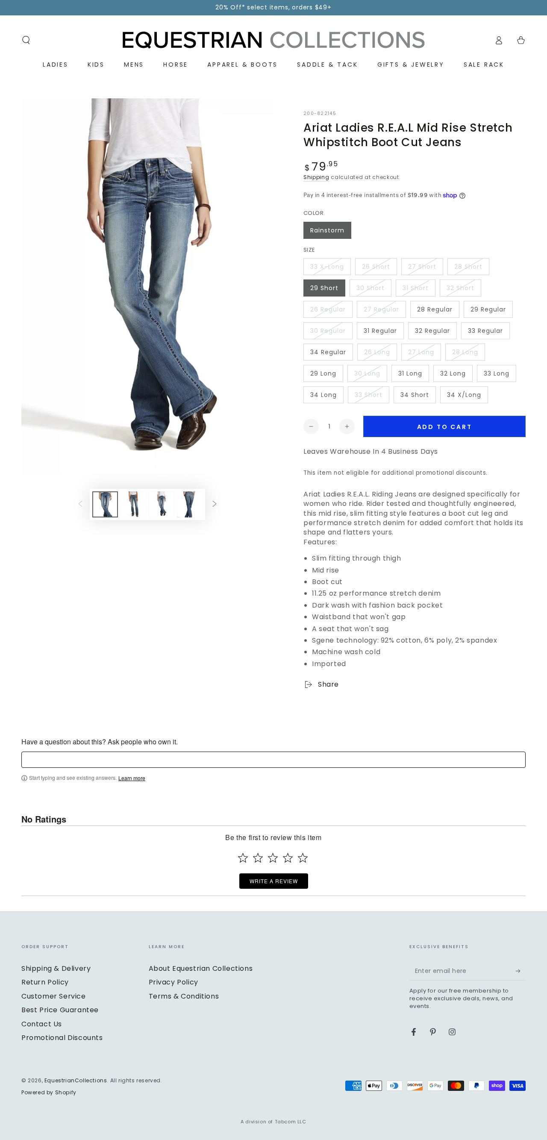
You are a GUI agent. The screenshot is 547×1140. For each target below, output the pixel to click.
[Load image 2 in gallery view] (133, 504)
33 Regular (485, 330)
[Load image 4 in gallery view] (190, 504)
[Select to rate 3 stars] (272, 858)
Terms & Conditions (184, 996)
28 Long (465, 352)
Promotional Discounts (62, 1038)
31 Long (410, 373)
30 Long (367, 373)
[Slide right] (214, 504)
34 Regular (328, 352)
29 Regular (488, 309)
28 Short (468, 266)
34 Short (414, 395)
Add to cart (444, 427)
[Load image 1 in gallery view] (105, 504)
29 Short (324, 288)
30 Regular (328, 330)
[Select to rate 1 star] (243, 858)
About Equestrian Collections (201, 968)
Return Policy (45, 982)
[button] (26, 40)
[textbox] (273, 760)
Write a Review (274, 880)
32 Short (460, 288)
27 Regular (381, 309)
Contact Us (41, 1024)
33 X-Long (327, 266)
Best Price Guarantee (60, 1010)
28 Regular (435, 309)
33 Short (368, 395)
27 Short (422, 266)
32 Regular (432, 330)
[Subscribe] (521, 970)
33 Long (496, 373)
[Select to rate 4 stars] (287, 858)
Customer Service (53, 996)
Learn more (131, 778)
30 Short (370, 288)
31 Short (416, 288)
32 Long (453, 373)
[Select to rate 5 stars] (302, 858)
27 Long (421, 352)
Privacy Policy (173, 982)
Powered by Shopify (48, 1092)
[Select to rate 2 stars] (258, 858)
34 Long (323, 395)
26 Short (376, 266)
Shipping (316, 177)
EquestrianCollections (75, 1080)
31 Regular (380, 330)
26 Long (377, 352)
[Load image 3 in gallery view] (161, 504)
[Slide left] (80, 504)
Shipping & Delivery (56, 968)
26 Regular (328, 309)
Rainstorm (327, 230)
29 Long (323, 373)
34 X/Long (464, 395)
